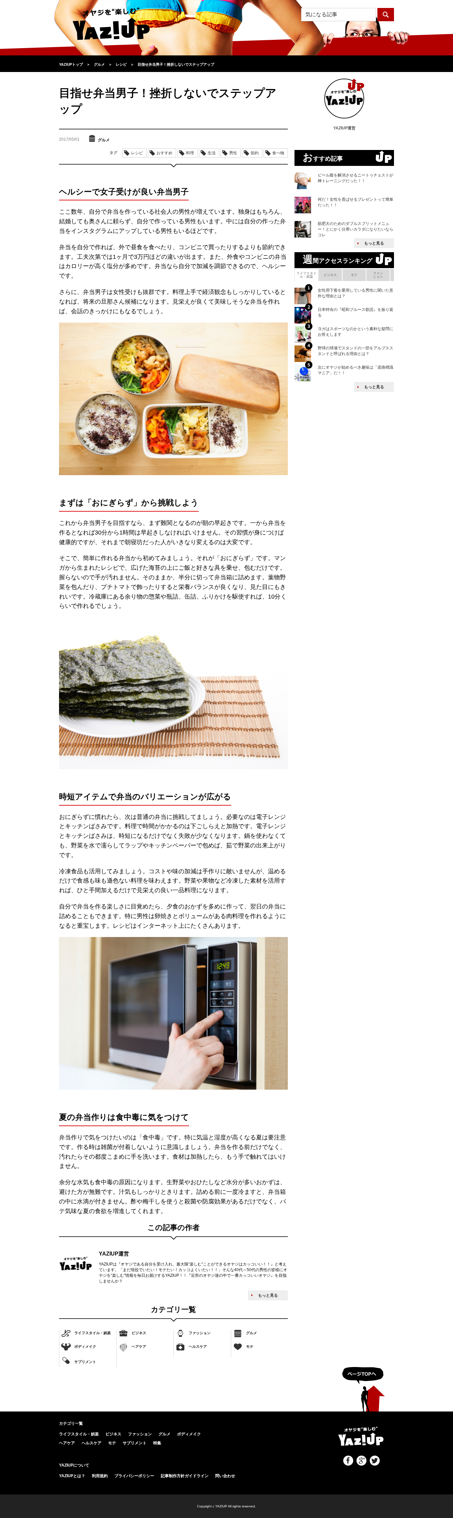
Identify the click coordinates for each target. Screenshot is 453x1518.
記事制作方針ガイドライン (185, 1476)
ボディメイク (85, 1346)
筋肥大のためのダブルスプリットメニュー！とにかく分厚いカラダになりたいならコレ (355, 229)
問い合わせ (225, 1476)
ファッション (200, 1333)
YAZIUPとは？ (72, 1476)
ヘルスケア (198, 1346)
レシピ (137, 153)
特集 (157, 1443)
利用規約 (100, 1476)
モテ (249, 1346)
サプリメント (85, 1361)
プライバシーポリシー (134, 1476)
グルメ (251, 1333)
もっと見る (268, 1295)
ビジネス (139, 1333)
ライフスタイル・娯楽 (92, 1333)
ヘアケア (139, 1346)
